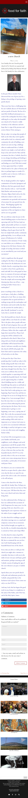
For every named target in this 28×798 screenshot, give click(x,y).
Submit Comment (20, 663)
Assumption (14, 732)
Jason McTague (16, 782)
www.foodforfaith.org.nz (16, 784)
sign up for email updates (14, 789)
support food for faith (14, 790)
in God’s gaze (14, 769)
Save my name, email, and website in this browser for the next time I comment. (13, 656)
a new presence (14, 714)
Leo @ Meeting (14, 696)
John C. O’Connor (16, 780)
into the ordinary (14, 750)
